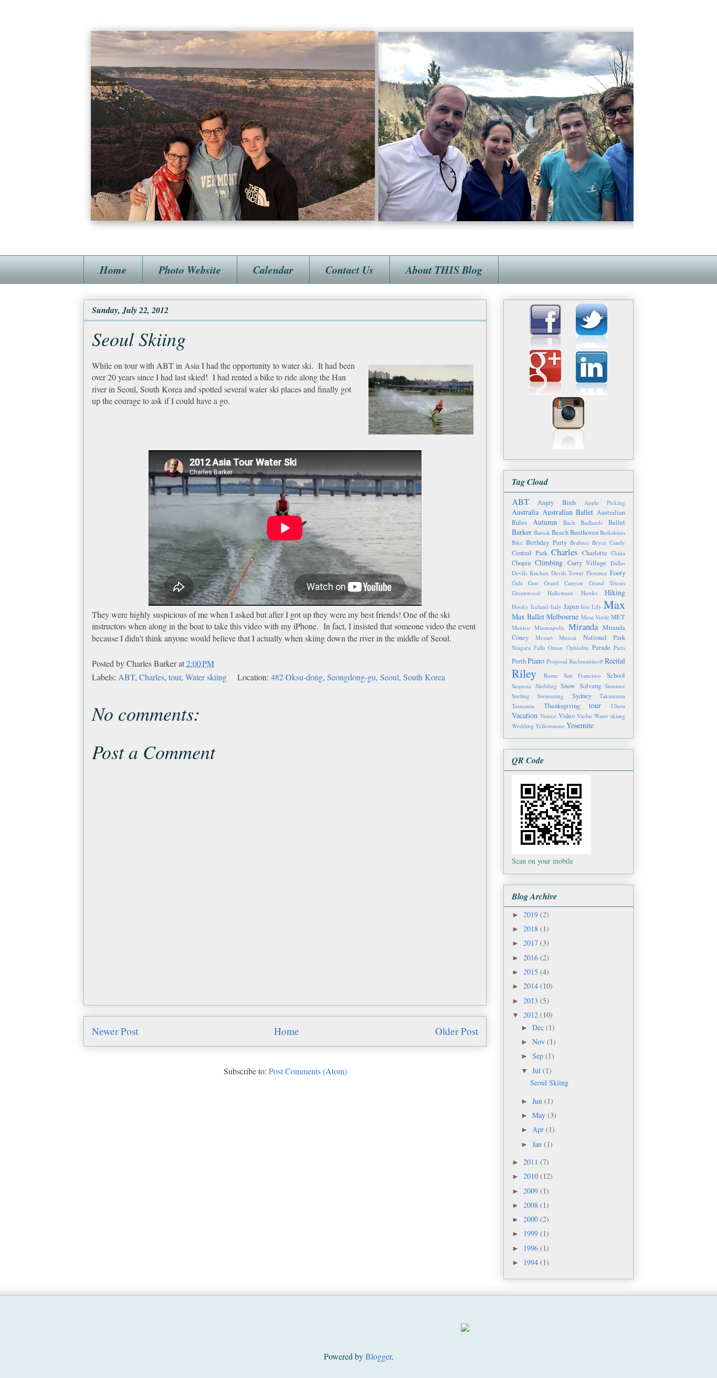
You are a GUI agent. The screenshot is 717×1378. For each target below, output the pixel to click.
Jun (538, 1101)
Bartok (542, 532)
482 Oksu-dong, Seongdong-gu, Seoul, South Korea (358, 676)
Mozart (544, 637)
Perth (519, 661)
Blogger (378, 1356)
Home (113, 269)
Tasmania (523, 706)
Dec (539, 1027)
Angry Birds (556, 502)
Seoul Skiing (549, 1082)
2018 (531, 929)
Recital (615, 661)
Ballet (616, 522)
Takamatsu (612, 696)
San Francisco (583, 675)
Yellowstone (550, 726)
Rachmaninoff (586, 661)
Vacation (524, 715)
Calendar (273, 269)
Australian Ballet (568, 512)
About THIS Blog (444, 269)
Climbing (549, 562)
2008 (531, 1205)
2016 (531, 957)
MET (618, 617)
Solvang (590, 685)
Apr (539, 1129)
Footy (617, 572)
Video (566, 715)
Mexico (521, 627)
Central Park (529, 552)
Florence (596, 573)
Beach (560, 532)
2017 (531, 943)
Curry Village (587, 562)
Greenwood (526, 593)
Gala (517, 583)
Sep (538, 1056)
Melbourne (562, 616)
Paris (619, 647)
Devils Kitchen (530, 573)
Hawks (589, 593)
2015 (531, 972)
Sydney (582, 695)
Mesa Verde (595, 617)
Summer (615, 686)
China (618, 553)
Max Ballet (528, 616)
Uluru (618, 706)
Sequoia (521, 686)
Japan (571, 606)
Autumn (545, 522)
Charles (151, 676)
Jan (538, 1144)
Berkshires (612, 532)
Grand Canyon (563, 583)
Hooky (520, 606)
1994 (531, 1262)
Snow (568, 685)
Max (614, 604)
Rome (551, 675)
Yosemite (580, 725)
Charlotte (594, 552)
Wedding (523, 726)
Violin (584, 716)
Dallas (617, 563)
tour (174, 676)
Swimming (550, 696)
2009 (531, 1191)
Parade (601, 647)
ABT (126, 676)
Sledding (546, 686)
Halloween (560, 593)
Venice (548, 716)
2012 (531, 1015)
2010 (531, 1176)
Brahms (579, 542)
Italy (556, 606)
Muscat (567, 637)
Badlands (592, 522)
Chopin (521, 562)
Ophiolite (577, 647)
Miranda (583, 626)
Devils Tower (567, 573)
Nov (539, 1042)
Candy (617, 542)
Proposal (556, 661)
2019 (531, 914)
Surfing (521, 696)
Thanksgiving (562, 705)
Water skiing (206, 676)
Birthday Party (546, 542)
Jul (537, 1070)
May (539, 1115)
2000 (531, 1219)
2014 (531, 986)
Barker (522, 532)
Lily (597, 606)
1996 (531, 1248)
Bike (517, 542)
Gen (533, 583)
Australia (525, 512)
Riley (524, 673)
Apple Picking (604, 502)
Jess (585, 606)
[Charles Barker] (465, 1328)
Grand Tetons (607, 583)
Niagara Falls (528, 647)
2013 (531, 1001)
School (616, 675)
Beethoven (584, 532)
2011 (531, 1162)
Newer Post (115, 1031)
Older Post (456, 1031)
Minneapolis (549, 627)
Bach (569, 522)
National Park (604, 637)
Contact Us (349, 269)
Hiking (615, 592)
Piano (536, 661)
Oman (555, 647)
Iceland (540, 606)
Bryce (599, 542)
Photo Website (190, 269)
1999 (531, 1233)
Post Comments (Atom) (308, 1070)
